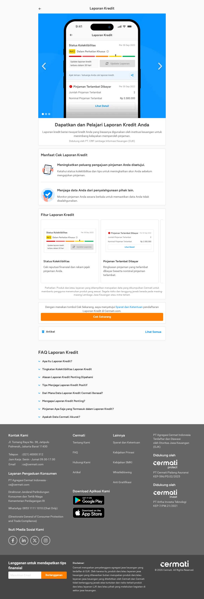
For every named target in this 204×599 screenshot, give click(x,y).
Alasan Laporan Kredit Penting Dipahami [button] (67, 377)
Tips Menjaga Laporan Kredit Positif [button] (64, 385)
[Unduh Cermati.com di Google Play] (89, 499)
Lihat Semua (153, 332)
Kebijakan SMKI (122, 462)
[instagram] (45, 540)
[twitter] (34, 540)
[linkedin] (23, 540)
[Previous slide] (43, 66)
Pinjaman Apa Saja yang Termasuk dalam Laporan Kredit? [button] (78, 409)
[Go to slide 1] (43, 114)
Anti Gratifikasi (122, 482)
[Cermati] (174, 563)
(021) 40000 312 (33, 454)
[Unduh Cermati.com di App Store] (89, 512)
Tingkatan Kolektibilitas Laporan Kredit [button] (67, 369)
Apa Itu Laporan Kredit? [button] (57, 361)
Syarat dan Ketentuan (129, 307)
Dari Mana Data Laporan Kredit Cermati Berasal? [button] (72, 393)
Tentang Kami (81, 442)
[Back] (39, 9)
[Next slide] (160, 66)
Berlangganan (54, 575)
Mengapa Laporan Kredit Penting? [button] (63, 401)
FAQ (75, 452)
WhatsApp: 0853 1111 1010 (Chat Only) (33, 508)
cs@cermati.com (33, 464)
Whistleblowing (122, 472)
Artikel (76, 472)
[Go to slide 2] (46, 114)
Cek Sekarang (102, 316)
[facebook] (12, 540)
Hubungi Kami (81, 462)
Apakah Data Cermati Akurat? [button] (61, 417)
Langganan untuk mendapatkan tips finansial (37, 565)
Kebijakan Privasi (123, 452)
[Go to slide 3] (49, 114)
